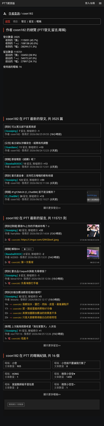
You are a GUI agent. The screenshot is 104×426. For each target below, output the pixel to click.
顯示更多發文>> (52, 207)
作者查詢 (14, 13)
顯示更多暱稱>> (52, 394)
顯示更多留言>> (52, 345)
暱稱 (38, 21)
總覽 (7, 21)
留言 (31, 21)
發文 (23, 21)
